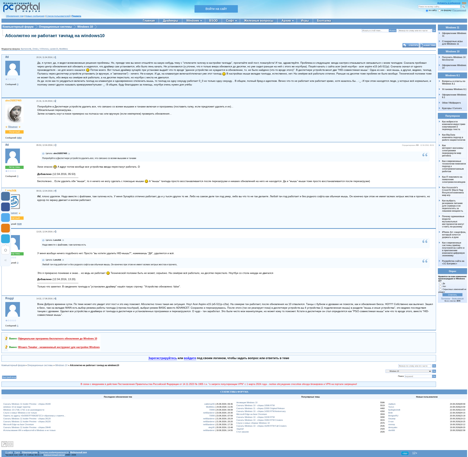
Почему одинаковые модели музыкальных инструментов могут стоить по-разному (453, 221)
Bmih (390, 413)
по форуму (446, 10)
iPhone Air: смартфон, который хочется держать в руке (454, 235)
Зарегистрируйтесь (162, 358)
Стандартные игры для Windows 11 (452, 42)
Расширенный (459, 10)
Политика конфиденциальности (54, 452)
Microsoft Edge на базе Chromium (18, 424)
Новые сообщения (34, 16)
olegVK (211, 427)
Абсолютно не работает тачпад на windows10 (55, 35)
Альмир (391, 418)
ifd (7, 57)
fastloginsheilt (394, 410)
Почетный (14, 132)
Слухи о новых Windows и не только (20, 413)
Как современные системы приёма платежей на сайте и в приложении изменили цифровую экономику (453, 249)
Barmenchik (26, 49)
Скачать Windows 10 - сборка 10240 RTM (255, 417)
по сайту (433, 10)
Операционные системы (55, 26)
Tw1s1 (391, 407)
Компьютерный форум (18, 26)
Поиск (17, 452)
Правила (76, 16)
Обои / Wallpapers (451, 103)
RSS (464, 3)
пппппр (391, 424)
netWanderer (209, 413)
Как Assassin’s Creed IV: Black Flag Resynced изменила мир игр (453, 191)
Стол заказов (242, 432)
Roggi (9, 298)
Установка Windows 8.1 (454, 89)
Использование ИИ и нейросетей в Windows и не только (29, 430)
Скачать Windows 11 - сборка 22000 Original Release (260, 408)
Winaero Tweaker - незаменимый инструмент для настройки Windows (59, 347)
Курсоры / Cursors (452, 108)
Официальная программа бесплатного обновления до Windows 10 (57, 338)
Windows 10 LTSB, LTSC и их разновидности (23, 410)
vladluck (392, 404)
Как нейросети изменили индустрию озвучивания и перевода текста (454, 125)
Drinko (35, 49)
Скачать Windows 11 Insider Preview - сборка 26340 (27, 404)
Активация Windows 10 (246, 402)
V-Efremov (44, 49)
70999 (212, 410)
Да (444, 283)
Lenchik (10, 190)
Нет (444, 286)
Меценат (13, 126)
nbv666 (391, 430)
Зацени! (240, 429)
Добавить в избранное (448, 3)
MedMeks (63, 49)
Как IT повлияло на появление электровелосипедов (453, 179)
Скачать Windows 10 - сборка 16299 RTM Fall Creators (261, 426)
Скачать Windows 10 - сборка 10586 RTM (255, 405)
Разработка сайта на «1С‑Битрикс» (453, 262)
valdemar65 (209, 404)
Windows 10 (85, 26)
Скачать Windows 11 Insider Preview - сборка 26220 (27, 421)
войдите (190, 358)
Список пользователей (58, 16)
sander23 (54, 49)
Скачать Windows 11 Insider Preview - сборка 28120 (27, 418)
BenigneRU (393, 416)
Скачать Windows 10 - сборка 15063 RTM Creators (259, 420)
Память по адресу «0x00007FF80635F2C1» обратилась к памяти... (34, 416)
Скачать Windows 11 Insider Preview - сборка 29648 (27, 427)
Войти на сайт (216, 9)
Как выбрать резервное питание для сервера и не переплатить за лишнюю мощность (452, 205)
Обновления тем (14, 16)
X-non (391, 421)
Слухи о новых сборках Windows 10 (253, 423)
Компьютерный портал (54, 455)
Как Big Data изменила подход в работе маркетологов (453, 137)
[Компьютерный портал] (20, 12)
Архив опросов (458, 298)
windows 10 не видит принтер (16, 407)
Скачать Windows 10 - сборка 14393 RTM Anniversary (261, 411)
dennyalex (392, 427)
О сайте (9, 452)
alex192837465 (13, 100)
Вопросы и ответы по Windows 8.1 (453, 82)
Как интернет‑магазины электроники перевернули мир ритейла (453, 150)
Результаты (445, 298)
